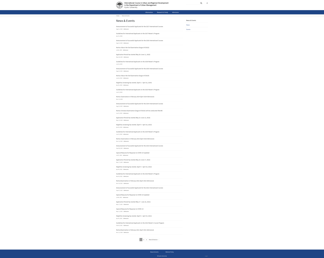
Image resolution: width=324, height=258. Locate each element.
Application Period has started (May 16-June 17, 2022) (133, 160)
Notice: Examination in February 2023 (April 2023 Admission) (135, 139)
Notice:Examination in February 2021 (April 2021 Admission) (135, 230)
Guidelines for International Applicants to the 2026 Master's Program (137, 62)
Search (202, 3)
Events (188, 29)
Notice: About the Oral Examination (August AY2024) (132, 76)
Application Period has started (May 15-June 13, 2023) (133, 118)
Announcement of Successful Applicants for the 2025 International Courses (139, 69)
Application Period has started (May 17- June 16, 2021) (133, 202)
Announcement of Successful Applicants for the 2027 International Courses (139, 26)
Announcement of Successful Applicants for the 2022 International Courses (139, 188)
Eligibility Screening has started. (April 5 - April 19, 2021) (134, 216)
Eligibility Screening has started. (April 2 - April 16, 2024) (134, 83)
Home (117, 16)
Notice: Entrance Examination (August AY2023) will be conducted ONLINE (139, 111)
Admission (175, 12)
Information (149, 12)
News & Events (191, 20)
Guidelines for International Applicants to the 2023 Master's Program (137, 174)
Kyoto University (162, 256)
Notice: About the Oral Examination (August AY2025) (132, 47)
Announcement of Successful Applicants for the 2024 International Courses (139, 104)
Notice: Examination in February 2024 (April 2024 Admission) (135, 97)
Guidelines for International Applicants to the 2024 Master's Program (137, 132)
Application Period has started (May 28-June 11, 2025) (133, 54)
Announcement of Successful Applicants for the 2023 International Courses (139, 146)
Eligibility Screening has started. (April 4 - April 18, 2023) (134, 125)
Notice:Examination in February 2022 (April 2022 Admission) (135, 181)
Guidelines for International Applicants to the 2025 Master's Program (137, 90)
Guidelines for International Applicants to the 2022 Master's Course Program (140, 223)
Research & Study (162, 12)
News (188, 25)
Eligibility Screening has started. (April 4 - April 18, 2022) (134, 167)
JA (207, 3)
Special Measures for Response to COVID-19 (129, 209)
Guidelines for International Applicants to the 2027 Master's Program (137, 33)
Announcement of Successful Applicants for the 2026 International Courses (139, 40)
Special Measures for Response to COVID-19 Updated (132, 153)
